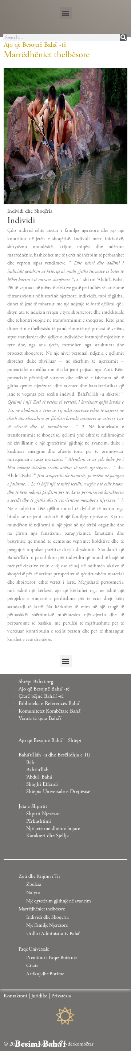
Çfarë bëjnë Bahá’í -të (41, 696)
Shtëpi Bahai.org (36, 682)
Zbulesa (33, 884)
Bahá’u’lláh (37, 770)
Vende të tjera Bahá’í (40, 718)
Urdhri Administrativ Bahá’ (53, 933)
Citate (32, 965)
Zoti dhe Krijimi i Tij (39, 876)
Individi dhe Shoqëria (47, 917)
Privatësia (61, 996)
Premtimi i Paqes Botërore (51, 957)
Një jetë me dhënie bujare (53, 828)
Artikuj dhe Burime (45, 974)
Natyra (33, 892)
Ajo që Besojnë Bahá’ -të (44, 689)
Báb (30, 762)
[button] (66, 13)
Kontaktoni (15, 996)
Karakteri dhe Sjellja (47, 836)
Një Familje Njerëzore (47, 925)
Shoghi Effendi (42, 784)
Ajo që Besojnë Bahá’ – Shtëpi (50, 740)
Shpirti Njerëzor (43, 813)
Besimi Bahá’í (40, 1044)
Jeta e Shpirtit (33, 806)
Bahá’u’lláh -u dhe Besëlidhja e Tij (54, 755)
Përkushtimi (38, 821)
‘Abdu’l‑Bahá (39, 777)
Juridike (39, 996)
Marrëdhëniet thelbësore (42, 909)
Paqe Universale (34, 949)
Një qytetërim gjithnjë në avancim (58, 901)
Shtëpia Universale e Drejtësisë (58, 791)
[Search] (123, 37)
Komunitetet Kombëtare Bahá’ (50, 711)
